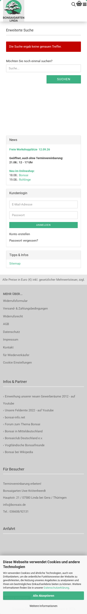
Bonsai (23, 175)
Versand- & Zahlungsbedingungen (25, 308)
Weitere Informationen (43, 606)
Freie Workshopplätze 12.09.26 (29, 149)
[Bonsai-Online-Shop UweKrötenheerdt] (12, 11)
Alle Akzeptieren (43, 595)
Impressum (10, 339)
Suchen (63, 79)
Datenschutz (11, 332)
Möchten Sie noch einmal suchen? (29, 61)
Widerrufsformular (15, 301)
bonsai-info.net (14, 417)
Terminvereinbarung (16, 484)
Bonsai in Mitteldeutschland (23, 431)
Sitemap (14, 263)
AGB (6, 324)
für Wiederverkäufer (16, 355)
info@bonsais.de (14, 505)
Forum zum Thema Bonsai (22, 424)
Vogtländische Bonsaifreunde (25, 445)
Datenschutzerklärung (56, 587)
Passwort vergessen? (23, 240)
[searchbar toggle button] (73, 4)
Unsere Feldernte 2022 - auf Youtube (29, 410)
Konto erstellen (19, 234)
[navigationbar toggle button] (84, 4)
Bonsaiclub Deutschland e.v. (24, 438)
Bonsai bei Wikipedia (19, 452)
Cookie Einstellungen (17, 362)
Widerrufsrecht (13, 316)
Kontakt (8, 347)
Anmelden (43, 225)
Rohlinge (25, 179)
